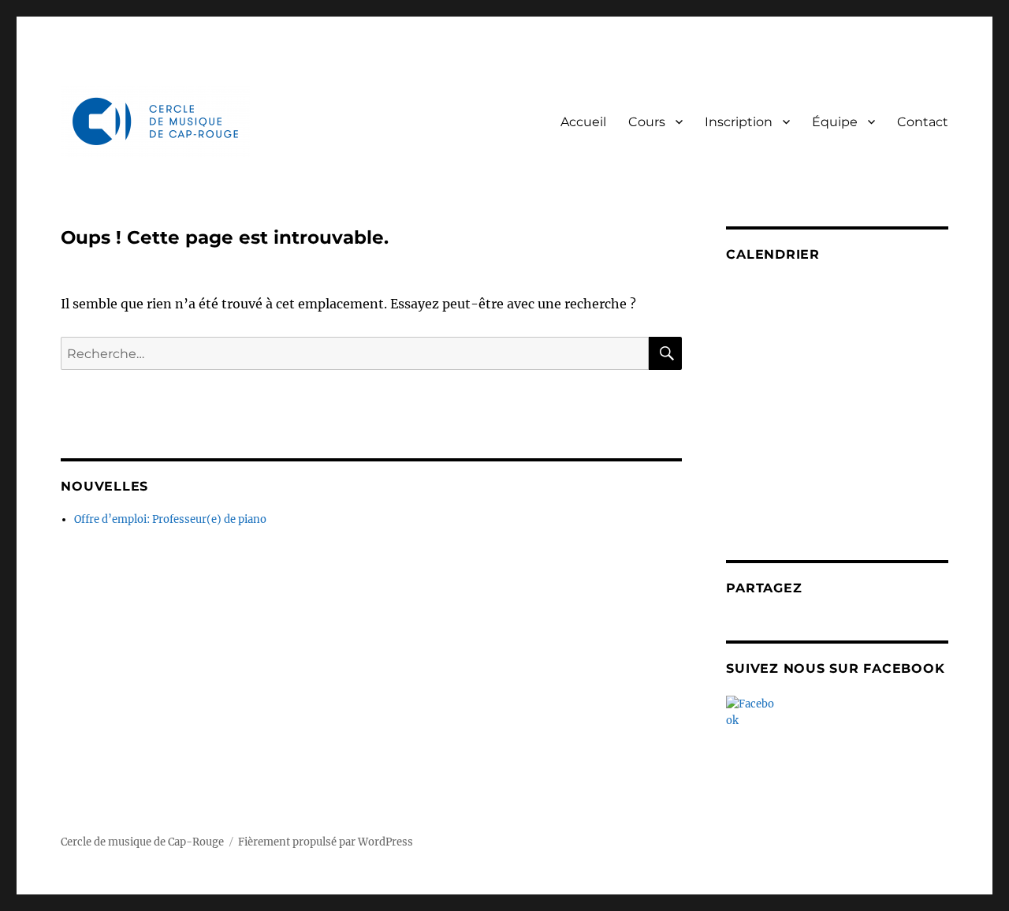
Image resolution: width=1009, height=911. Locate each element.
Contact (922, 121)
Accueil (583, 121)
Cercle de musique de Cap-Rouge (142, 842)
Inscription (739, 121)
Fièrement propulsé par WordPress (325, 842)
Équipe (835, 121)
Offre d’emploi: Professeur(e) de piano (170, 519)
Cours (646, 121)
